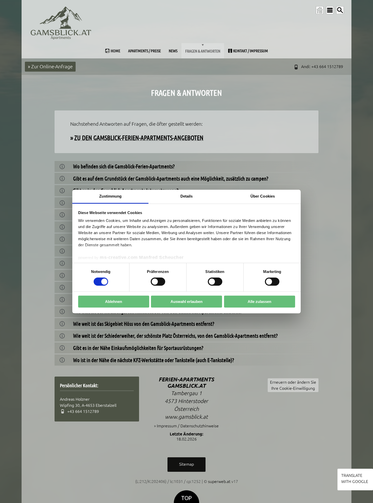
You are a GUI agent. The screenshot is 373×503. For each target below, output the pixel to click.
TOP (186, 498)
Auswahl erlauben (186, 301)
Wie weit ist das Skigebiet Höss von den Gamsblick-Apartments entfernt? (143, 324)
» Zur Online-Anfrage (50, 66)
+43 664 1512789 (327, 66)
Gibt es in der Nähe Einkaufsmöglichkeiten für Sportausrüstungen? (138, 348)
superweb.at (219, 481)
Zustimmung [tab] (110, 196)
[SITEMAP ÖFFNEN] (330, 10)
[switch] (158, 282)
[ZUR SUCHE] (340, 10)
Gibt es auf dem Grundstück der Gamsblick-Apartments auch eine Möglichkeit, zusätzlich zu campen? (170, 179)
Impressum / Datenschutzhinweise (188, 426)
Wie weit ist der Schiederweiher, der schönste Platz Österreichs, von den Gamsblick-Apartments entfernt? (175, 336)
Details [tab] (186, 196)
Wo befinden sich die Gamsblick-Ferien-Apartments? (124, 166)
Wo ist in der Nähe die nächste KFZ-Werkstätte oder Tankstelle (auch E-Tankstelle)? (153, 360)
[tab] (186, 166)
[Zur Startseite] (320, 10)
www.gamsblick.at (186, 417)
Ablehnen (113, 301)
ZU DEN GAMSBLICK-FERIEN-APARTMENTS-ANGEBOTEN (139, 137)
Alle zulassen (259, 301)
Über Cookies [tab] (262, 196)
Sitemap (186, 464)
